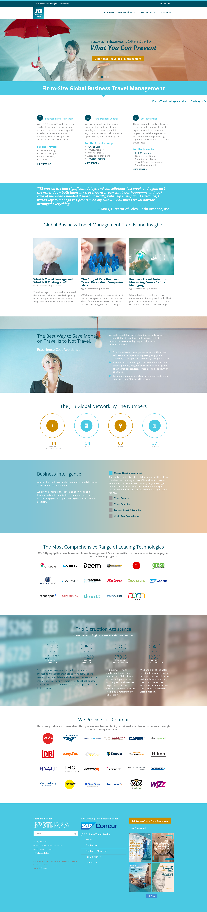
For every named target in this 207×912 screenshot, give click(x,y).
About (164, 12)
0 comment (57, 286)
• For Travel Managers (94, 851)
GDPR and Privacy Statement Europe (47, 845)
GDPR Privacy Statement (43, 849)
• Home (86, 839)
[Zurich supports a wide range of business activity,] (140, 877)
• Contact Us (89, 862)
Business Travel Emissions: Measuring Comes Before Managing (148, 282)
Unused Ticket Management (128, 473)
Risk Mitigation (143, 153)
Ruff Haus (43, 868)
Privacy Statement (40, 841)
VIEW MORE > (44, 163)
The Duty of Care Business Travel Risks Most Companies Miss (102, 282)
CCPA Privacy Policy (41, 853)
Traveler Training (96, 158)
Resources (147, 12)
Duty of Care (93, 146)
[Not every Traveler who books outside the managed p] (163, 847)
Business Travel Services (118, 12)
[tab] (139, 473)
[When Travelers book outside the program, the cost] (140, 847)
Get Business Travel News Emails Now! (150, 821)
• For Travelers (90, 845)
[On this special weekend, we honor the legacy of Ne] (163, 877)
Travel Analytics (122, 504)
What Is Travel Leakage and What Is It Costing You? (154, 101)
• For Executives (91, 856)
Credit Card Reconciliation (127, 516)
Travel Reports (121, 498)
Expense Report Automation (127, 510)
